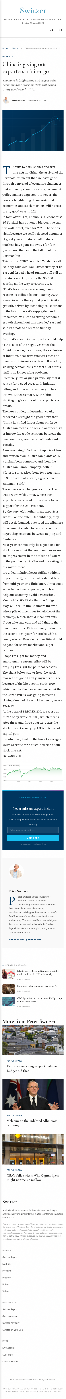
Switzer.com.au (9, 1316)
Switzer (33, 10)
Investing (7, 1270)
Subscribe (7, 1354)
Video (5, 1291)
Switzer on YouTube (12, 1329)
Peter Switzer (18, 100)
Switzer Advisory (10, 1323)
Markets (15, 48)
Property (6, 1277)
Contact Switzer (10, 1361)
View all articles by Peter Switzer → (26, 939)
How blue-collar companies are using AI (37, 985)
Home (5, 48)
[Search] (61, 30)
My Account (8, 1348)
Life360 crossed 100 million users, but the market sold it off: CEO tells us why (37, 972)
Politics (6, 1284)
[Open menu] (5, 30)
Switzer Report (9, 1257)
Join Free (33, 838)
